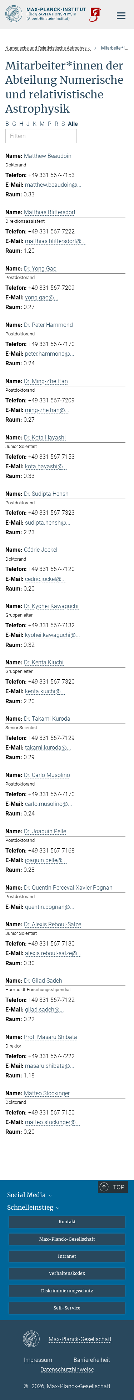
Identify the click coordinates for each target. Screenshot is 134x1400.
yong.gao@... (41, 297)
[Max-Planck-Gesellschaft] (36, 1339)
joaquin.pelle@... (46, 860)
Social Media (27, 1195)
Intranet (67, 1256)
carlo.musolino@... (48, 804)
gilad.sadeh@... (44, 1009)
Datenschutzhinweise (67, 1369)
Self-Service (67, 1308)
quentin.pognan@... (49, 907)
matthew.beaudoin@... (53, 184)
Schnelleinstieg (31, 1207)
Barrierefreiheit (92, 1360)
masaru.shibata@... (49, 1065)
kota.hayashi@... (46, 466)
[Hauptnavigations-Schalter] (121, 16)
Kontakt (67, 1221)
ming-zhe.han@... (47, 410)
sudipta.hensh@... (47, 522)
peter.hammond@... (49, 353)
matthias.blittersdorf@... (55, 241)
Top (118, 1187)
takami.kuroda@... (48, 747)
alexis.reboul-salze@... (53, 953)
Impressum (38, 1360)
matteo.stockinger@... (52, 1122)
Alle (73, 123)
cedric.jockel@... (45, 579)
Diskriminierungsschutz (67, 1290)
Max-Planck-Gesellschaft (67, 1239)
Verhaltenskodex (67, 1273)
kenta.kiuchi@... (45, 691)
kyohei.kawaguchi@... (52, 635)
